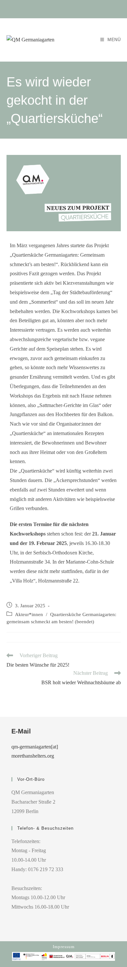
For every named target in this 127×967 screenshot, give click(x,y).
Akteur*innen (29, 614)
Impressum (64, 946)
